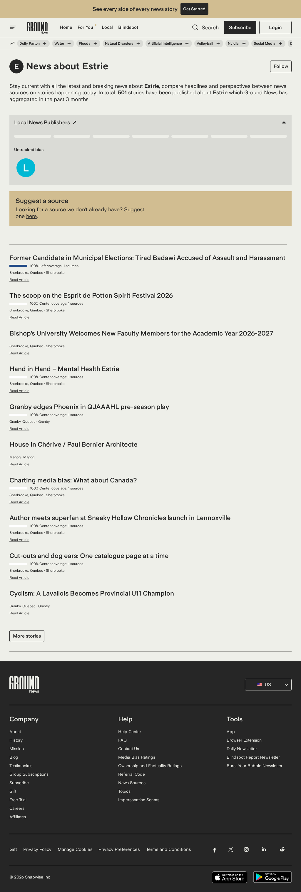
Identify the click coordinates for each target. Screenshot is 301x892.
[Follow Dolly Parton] (44, 43)
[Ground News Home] (37, 28)
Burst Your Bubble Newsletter (254, 765)
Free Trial (17, 799)
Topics (124, 791)
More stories (27, 636)
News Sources (132, 782)
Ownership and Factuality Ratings (150, 765)
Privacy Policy (37, 849)
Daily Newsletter (242, 748)
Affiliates (17, 816)
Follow (281, 66)
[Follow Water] (69, 43)
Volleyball (205, 43)
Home (66, 27)
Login (275, 27)
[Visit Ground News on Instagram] (246, 849)
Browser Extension (244, 740)
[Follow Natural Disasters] (138, 43)
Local (107, 27)
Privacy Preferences (119, 849)
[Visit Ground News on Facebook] (214, 849)
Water (59, 43)
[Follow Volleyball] (218, 43)
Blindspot (128, 27)
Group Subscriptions (29, 774)
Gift (12, 791)
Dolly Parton (29, 43)
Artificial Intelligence (165, 43)
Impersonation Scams (138, 799)
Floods (84, 43)
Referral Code (131, 774)
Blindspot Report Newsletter (253, 757)
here (31, 216)
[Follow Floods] (95, 43)
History (16, 740)
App (231, 731)
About (15, 731)
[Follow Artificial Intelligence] (187, 43)
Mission (16, 748)
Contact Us (128, 748)
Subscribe (240, 27)
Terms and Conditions (168, 849)
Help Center (129, 731)
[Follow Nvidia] (243, 43)
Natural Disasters (119, 43)
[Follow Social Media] (280, 43)
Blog (13, 757)
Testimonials (20, 765)
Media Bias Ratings (136, 757)
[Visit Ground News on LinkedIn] (264, 849)
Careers (16, 808)
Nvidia (233, 43)
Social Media (264, 43)
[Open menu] (12, 27)
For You (85, 27)
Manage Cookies (75, 849)
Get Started (194, 8)
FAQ (122, 740)
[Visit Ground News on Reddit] (282, 849)
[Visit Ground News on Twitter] (230, 849)
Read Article (19, 280)
